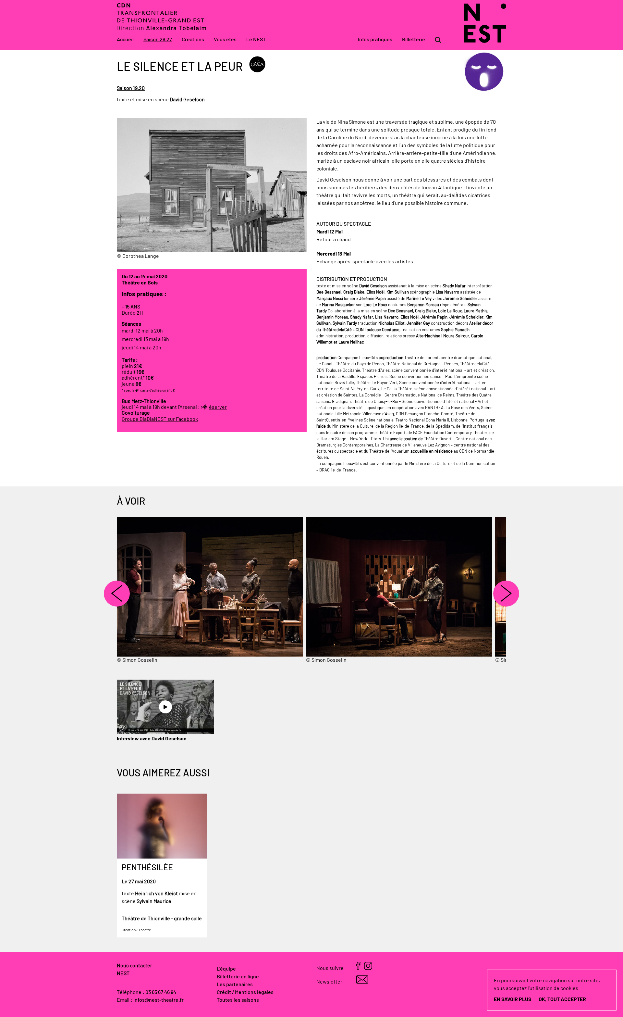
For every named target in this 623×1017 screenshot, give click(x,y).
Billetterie (413, 39)
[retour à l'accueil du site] (485, 41)
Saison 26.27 (157, 39)
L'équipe (226, 969)
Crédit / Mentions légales (245, 992)
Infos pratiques (375, 39)
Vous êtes (225, 39)
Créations (193, 39)
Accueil (125, 39)
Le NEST (256, 39)
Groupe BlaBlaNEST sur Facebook (160, 419)
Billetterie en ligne (238, 976)
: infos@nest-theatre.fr (157, 1000)
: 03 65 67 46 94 (159, 992)
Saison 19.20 (131, 88)
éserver (218, 407)
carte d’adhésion (153, 390)
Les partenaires (235, 984)
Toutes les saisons (238, 1000)
